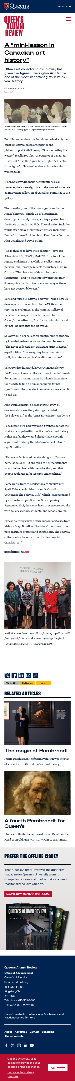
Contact (34, 1032)
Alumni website (14, 1036)
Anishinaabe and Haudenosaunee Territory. (34, 1015)
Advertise (21, 1032)
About (8, 1032)
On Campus (27, 683)
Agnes (26, 551)
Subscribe (48, 1032)
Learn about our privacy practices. (21, 1074)
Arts (43, 683)
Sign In (63, 6)
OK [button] (53, 1067)
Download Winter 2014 (28, 894)
